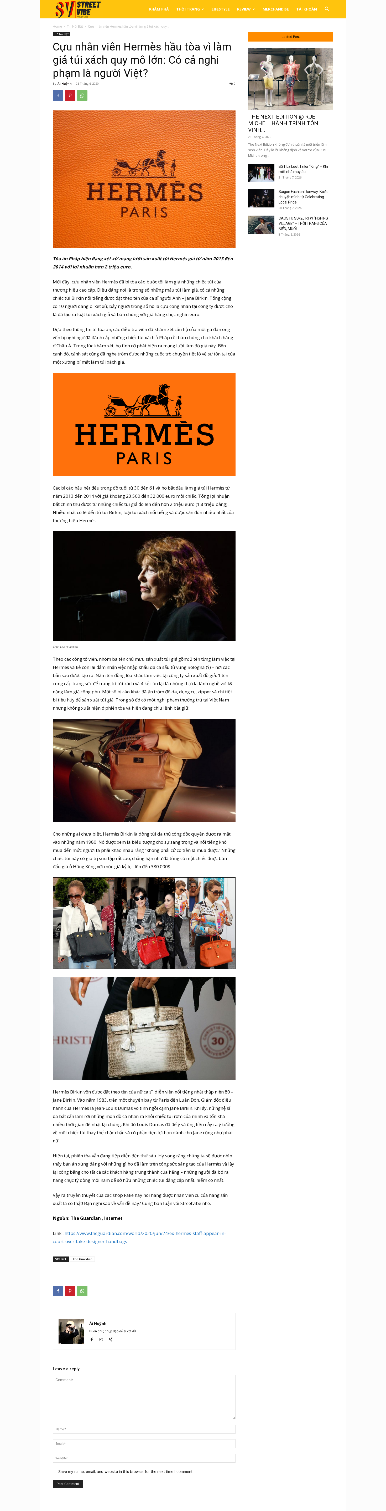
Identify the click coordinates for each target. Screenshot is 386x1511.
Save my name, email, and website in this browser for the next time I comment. (126, 1471)
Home (57, 26)
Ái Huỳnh (65, 83)
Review (244, 9)
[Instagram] (103, 1340)
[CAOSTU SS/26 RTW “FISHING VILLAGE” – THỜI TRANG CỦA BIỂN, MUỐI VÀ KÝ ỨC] (261, 225)
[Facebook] (58, 95)
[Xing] (112, 1340)
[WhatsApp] (82, 95)
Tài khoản (306, 9)
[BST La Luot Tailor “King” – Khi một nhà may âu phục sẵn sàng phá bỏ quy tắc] (261, 173)
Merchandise (276, 9)
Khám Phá (159, 9)
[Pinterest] (70, 95)
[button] (327, 9)
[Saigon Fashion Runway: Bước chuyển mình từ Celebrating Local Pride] (261, 198)
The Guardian (82, 1259)
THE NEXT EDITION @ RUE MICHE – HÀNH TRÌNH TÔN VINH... (283, 123)
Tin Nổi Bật (75, 26)
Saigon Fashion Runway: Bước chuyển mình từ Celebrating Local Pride (303, 197)
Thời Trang (188, 9)
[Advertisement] (290, 327)
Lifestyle (221, 9)
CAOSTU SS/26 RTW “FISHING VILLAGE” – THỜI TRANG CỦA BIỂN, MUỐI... (303, 223)
